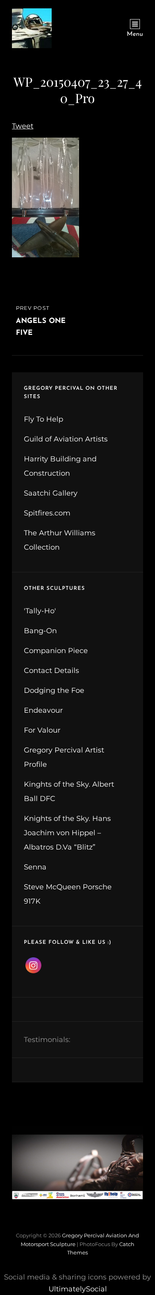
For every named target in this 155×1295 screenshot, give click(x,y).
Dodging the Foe (54, 690)
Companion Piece (56, 650)
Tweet (22, 126)
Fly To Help (43, 419)
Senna (35, 867)
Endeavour (43, 710)
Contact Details (51, 670)
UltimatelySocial (77, 1289)
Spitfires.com (47, 513)
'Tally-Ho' (40, 611)
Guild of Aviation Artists (66, 439)
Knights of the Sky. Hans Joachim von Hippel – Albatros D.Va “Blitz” (67, 833)
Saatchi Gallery (51, 493)
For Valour (42, 730)
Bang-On (40, 630)
